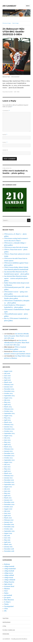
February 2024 (8, 424)
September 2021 (9, 484)
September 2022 (9, 460)
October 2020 (8, 506)
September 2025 (9, 395)
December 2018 (9, 549)
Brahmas (7, 564)
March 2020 (8, 518)
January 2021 (8, 500)
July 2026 (7, 373)
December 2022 (9, 453)
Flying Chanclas (9, 582)
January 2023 (8, 451)
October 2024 (8, 411)
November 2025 (9, 391)
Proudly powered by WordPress (19, 639)
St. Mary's (7, 602)
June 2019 (7, 538)
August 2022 (8, 462)
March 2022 (8, 473)
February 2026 (8, 384)
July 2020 (7, 511)
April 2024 (7, 420)
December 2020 (9, 502)
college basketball (10, 568)
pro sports (7, 597)
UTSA (6, 608)
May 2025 (7, 402)
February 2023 (8, 449)
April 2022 (7, 471)
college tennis (8, 577)
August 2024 (8, 415)
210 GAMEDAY (9, 6)
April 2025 (7, 404)
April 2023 (7, 444)
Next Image (15, 23)
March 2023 (8, 447)
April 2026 (7, 380)
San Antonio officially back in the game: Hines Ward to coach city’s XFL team (16, 336)
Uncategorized (8, 606)
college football (9, 571)
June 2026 (7, 375)
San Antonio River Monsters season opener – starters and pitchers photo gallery (16, 278)
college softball (9, 575)
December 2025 (9, 389)
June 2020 (7, 513)
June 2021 (7, 491)
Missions (7, 588)
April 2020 (7, 515)
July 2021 (7, 489)
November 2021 (9, 482)
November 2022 (9, 455)
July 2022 (7, 464)
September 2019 (9, 531)
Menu (28, 5)
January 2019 (8, 546)
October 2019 (8, 529)
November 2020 (9, 504)
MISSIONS (6, 634)
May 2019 (7, 540)
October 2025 (8, 393)
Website (5, 150)
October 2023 (8, 431)
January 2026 (8, 387)
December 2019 (9, 524)
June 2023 (7, 440)
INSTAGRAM (6, 622)
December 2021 (9, 480)
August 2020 (8, 509)
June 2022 (7, 467)
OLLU (6, 591)
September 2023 (9, 433)
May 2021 (7, 493)
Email (5, 142)
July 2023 (7, 438)
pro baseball (8, 595)
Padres (6, 593)
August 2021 (8, 486)
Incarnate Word (9, 586)
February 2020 (8, 520)
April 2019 (7, 542)
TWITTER (5, 618)
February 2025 (8, 409)
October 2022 (8, 458)
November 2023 (9, 429)
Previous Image (7, 23)
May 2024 (7, 418)
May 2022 (7, 469)
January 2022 (8, 478)
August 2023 (8, 435)
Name (5, 134)
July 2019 (7, 535)
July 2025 (7, 400)
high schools (8, 584)
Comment (6, 110)
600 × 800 (16, 91)
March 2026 (8, 382)
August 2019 (8, 533)
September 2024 (9, 413)
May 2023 (7, 442)
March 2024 (8, 422)
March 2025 (8, 407)
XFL (5, 611)
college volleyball (9, 580)
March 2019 (8, 544)
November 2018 (9, 551)
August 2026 (8, 371)
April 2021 (7, 495)
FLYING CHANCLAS (9, 630)
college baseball (9, 566)
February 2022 (8, 475)
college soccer (8, 573)
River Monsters (9, 600)
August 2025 (8, 398)
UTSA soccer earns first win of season (16, 247)
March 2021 (8, 498)
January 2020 (8, 522)
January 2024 (8, 427)
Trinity (6, 604)
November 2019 (9, 526)
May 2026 (7, 378)
